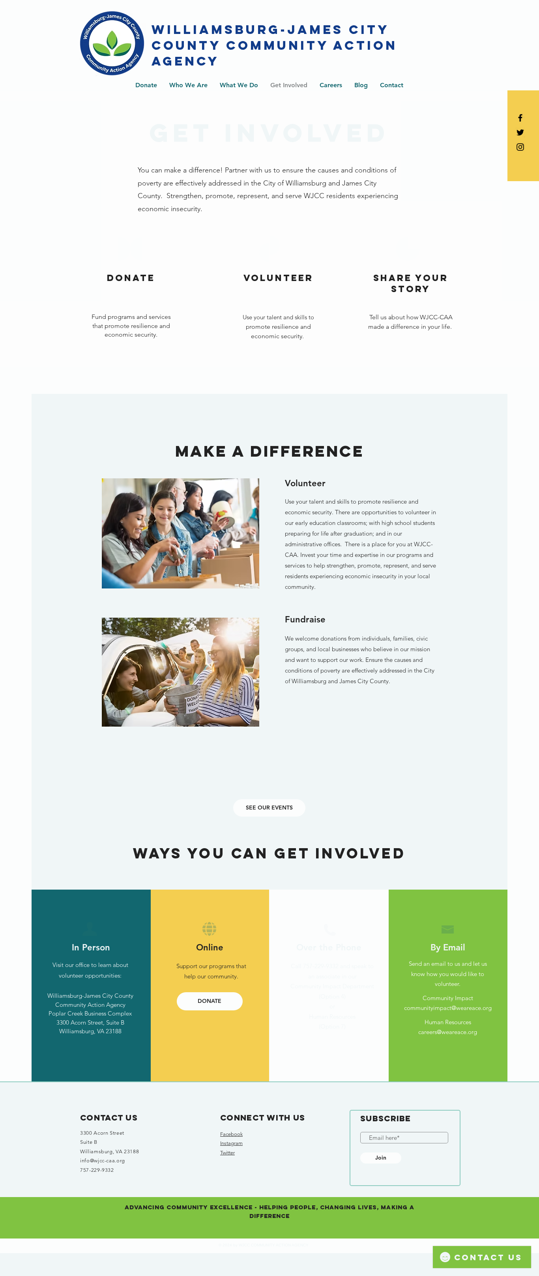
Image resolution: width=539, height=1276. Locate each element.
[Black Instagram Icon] (520, 147)
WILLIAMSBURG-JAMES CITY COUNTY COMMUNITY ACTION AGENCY (274, 45)
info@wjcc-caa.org (102, 1161)
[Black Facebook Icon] (520, 118)
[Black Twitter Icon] (520, 132)
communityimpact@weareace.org (448, 1008)
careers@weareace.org (447, 1032)
